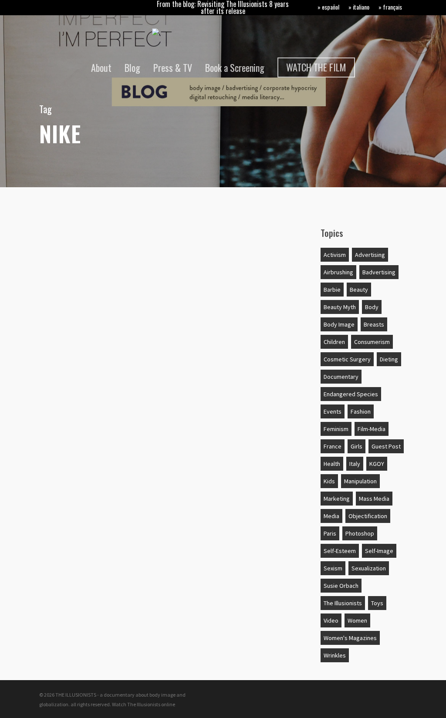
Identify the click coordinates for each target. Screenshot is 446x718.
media (331, 516)
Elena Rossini (71, 481)
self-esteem (340, 551)
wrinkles (335, 655)
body (371, 307)
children (334, 342)
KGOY (376, 464)
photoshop (359, 533)
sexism (333, 568)
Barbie (332, 289)
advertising (73, 240)
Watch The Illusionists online (143, 704)
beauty (359, 289)
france (332, 446)
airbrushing (338, 272)
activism (335, 255)
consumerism (372, 342)
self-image (379, 551)
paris (330, 533)
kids (329, 481)
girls (356, 446)
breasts (374, 324)
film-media (371, 429)
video (331, 620)
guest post (386, 446)
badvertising (378, 272)
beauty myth (340, 307)
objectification (367, 516)
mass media (374, 498)
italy (354, 464)
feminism (336, 429)
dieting (389, 359)
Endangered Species (351, 394)
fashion (361, 411)
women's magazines (350, 638)
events (332, 411)
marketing (337, 498)
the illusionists (343, 603)
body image (339, 324)
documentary (341, 377)
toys (377, 603)
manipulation (360, 481)
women (357, 620)
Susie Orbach (341, 586)
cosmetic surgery (347, 359)
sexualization (368, 568)
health (332, 464)
